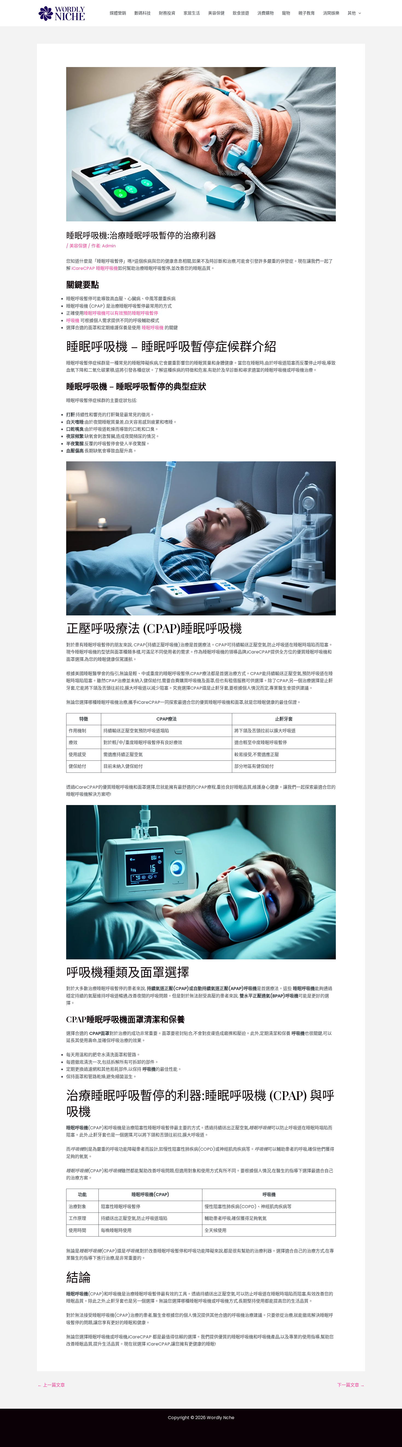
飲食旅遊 (241, 13)
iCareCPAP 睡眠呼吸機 (94, 268)
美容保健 (216, 13)
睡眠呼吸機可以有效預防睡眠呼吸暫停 (121, 313)
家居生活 (191, 13)
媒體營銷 (118, 13)
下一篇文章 (351, 1385)
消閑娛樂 (331, 13)
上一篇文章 (51, 1385)
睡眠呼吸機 (153, 328)
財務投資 (167, 13)
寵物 (286, 13)
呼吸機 (72, 320)
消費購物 (265, 13)
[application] (358, 13)
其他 (352, 13)
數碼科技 (142, 13)
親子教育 (306, 13)
